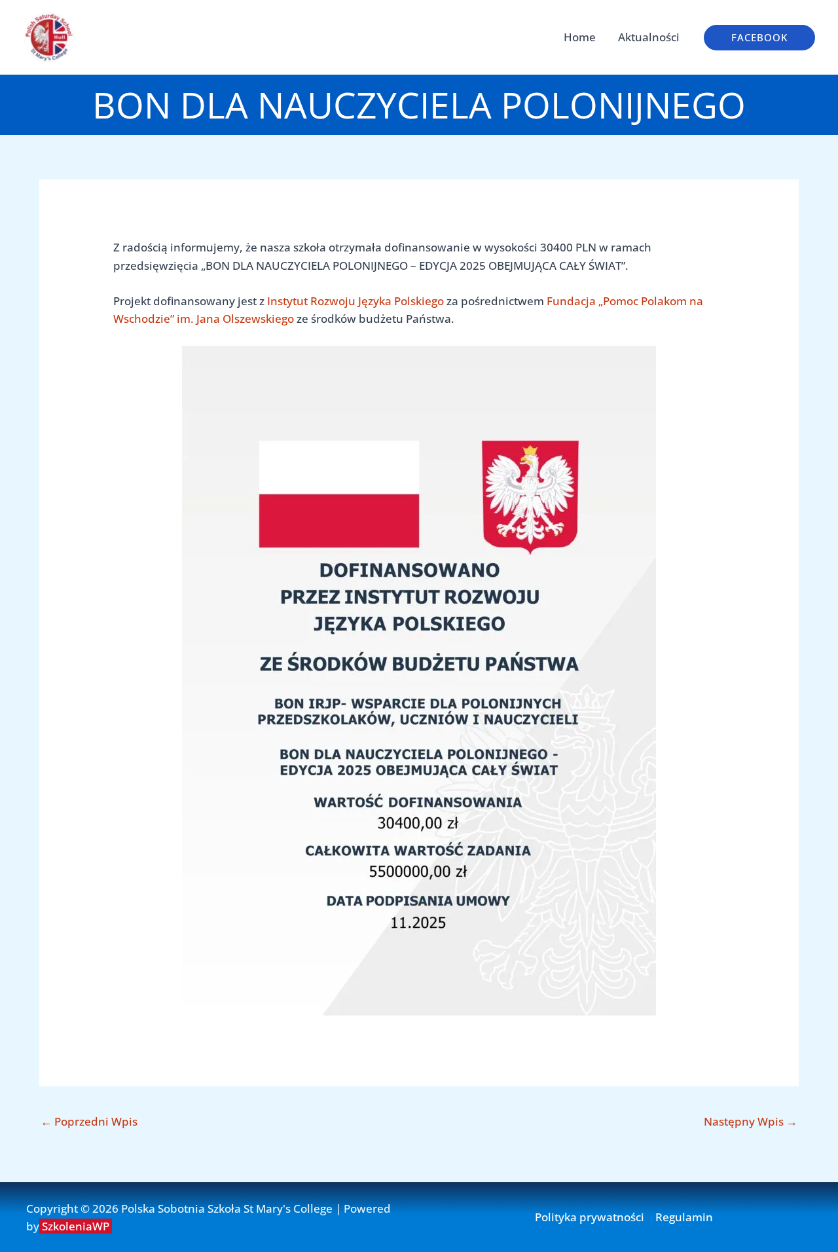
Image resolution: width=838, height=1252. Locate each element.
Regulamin (684, 1216)
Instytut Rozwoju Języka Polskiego (355, 300)
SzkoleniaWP (77, 1226)
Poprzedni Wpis (89, 1121)
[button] (759, 37)
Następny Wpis (750, 1121)
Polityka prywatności (589, 1216)
